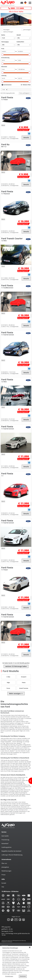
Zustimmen (23, 976)
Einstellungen (9, 976)
